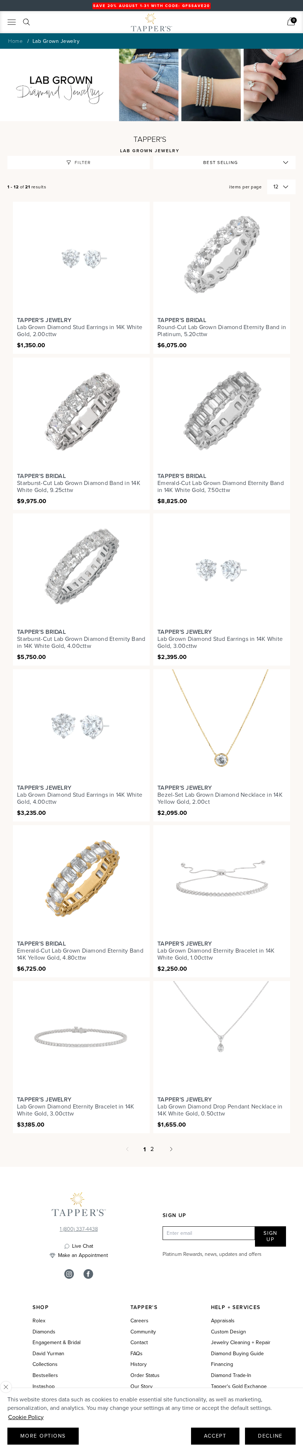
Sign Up (270, 1236)
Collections (45, 1364)
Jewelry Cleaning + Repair (240, 1342)
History (138, 1364)
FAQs (136, 1353)
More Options (43, 1436)
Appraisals (223, 1321)
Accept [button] (215, 1436)
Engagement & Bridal (57, 1342)
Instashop (44, 1386)
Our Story (141, 1386)
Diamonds (44, 1332)
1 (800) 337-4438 (79, 1228)
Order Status (145, 1375)
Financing (222, 1364)
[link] (291, 21)
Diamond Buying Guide (237, 1353)
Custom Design (228, 1332)
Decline (270, 1436)
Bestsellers (45, 1375)
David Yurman (48, 1353)
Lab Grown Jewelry (56, 41)
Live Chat (82, 1246)
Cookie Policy (26, 1417)
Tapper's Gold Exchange (239, 1386)
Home (15, 40)
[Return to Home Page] (78, 1206)
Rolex (39, 1321)
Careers (139, 1321)
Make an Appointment (83, 1255)
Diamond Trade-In (231, 1375)
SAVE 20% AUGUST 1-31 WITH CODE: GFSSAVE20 (151, 5)
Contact (139, 1342)
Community (143, 1332)
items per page (245, 187)
